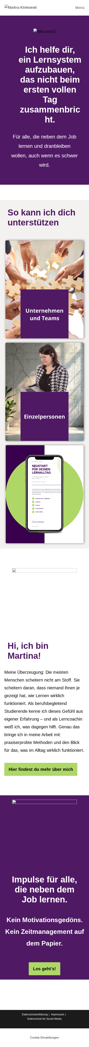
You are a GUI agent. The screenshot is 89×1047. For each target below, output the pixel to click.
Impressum (57, 1014)
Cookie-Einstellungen (44, 1037)
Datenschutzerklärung (35, 1014)
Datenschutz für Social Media (44, 1018)
